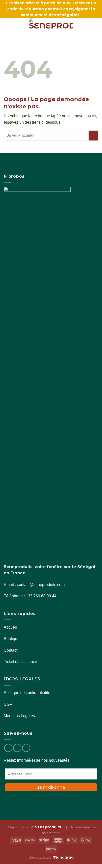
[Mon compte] (87, 26)
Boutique (12, 639)
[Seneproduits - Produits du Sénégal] (51, 26)
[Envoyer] (93, 135)
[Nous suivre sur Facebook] (8, 748)
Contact (10, 650)
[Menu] (7, 26)
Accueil (10, 627)
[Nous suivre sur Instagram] (17, 748)
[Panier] (95, 26)
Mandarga (63, 857)
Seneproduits (48, 827)
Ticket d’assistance (20, 662)
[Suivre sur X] (26, 748)
